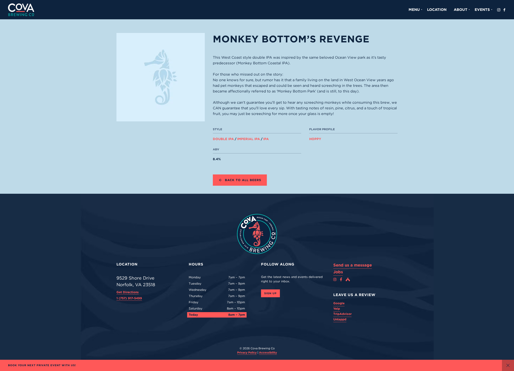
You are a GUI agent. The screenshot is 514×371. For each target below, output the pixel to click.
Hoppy (315, 139)
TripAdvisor (342, 314)
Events (482, 9)
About (460, 9)
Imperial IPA (248, 139)
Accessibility (268, 352)
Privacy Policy (247, 352)
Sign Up (270, 293)
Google (339, 303)
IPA (266, 139)
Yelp (336, 309)
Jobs (338, 272)
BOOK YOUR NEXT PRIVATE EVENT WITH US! (42, 365)
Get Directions (127, 292)
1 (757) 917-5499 (129, 298)
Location (437, 9)
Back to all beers (243, 180)
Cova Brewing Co (21, 9)
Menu (414, 9)
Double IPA (223, 139)
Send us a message (352, 265)
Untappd (339, 319)
